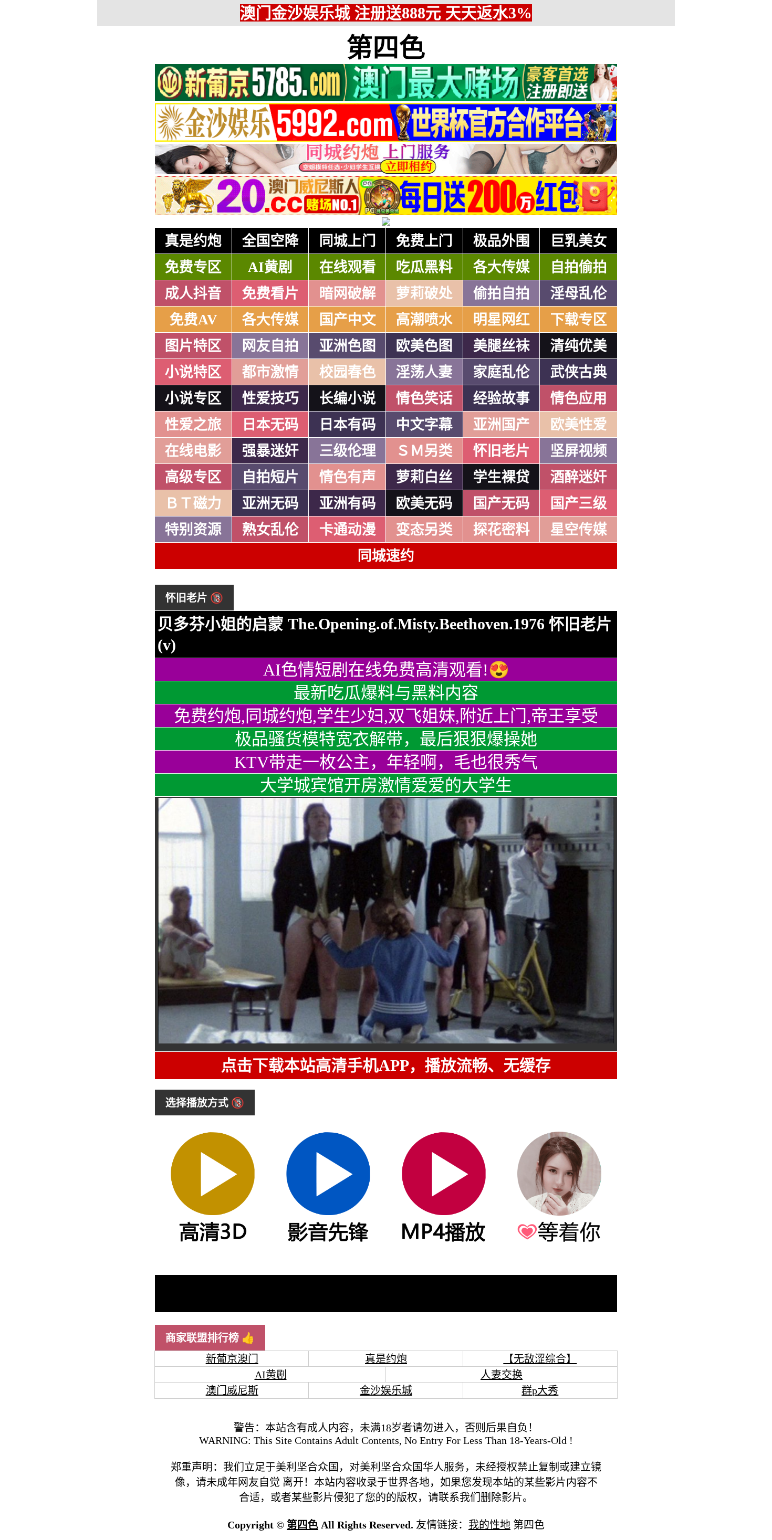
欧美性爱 (578, 425)
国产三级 (578, 503)
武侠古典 (578, 372)
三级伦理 (347, 451)
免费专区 (193, 267)
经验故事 (501, 398)
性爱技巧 (270, 398)
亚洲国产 (501, 425)
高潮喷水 (424, 320)
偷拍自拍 (501, 293)
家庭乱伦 (501, 372)
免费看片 (270, 293)
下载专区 (578, 320)
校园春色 (347, 372)
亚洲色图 (347, 346)
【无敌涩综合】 (540, 1359)
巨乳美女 (578, 241)
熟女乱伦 (270, 529)
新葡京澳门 (232, 1359)
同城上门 (347, 241)
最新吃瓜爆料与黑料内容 (386, 692)
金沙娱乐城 (386, 1390)
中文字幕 (424, 425)
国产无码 (501, 503)
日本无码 (270, 425)
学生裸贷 (501, 477)
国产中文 (347, 320)
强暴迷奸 (270, 451)
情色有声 (347, 477)
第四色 (386, 47)
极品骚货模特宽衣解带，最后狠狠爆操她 (386, 739)
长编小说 (347, 398)
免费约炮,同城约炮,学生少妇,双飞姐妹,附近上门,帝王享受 (386, 715)
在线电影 (193, 451)
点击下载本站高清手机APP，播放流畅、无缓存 (386, 1065)
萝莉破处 (424, 293)
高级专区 (193, 477)
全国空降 (270, 241)
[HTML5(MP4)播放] (444, 1240)
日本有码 (347, 425)
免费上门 (424, 241)
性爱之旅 (193, 425)
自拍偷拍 (578, 267)
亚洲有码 (347, 503)
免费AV (193, 320)
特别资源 (193, 529)
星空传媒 (578, 529)
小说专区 (193, 398)
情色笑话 (424, 398)
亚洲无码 (270, 503)
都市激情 (270, 372)
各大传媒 (501, 267)
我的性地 (489, 1525)
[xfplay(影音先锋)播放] (328, 1240)
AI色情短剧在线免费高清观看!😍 (386, 669)
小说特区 (193, 372)
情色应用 (578, 398)
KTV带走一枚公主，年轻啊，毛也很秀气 (386, 762)
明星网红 (501, 320)
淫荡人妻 (424, 372)
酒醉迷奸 (578, 477)
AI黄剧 (270, 267)
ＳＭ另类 (424, 451)
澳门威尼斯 (232, 1390)
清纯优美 (578, 346)
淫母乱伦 (578, 293)
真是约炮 (193, 241)
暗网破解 (347, 293)
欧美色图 (424, 346)
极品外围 (501, 241)
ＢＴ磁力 (193, 503)
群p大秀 (539, 1390)
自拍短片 (270, 477)
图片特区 (193, 346)
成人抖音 (193, 293)
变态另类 (424, 529)
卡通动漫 (347, 529)
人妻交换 (502, 1374)
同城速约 (386, 556)
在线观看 (347, 267)
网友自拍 (270, 346)
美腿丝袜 (501, 346)
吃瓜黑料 (424, 267)
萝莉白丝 (424, 477)
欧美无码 (424, 503)
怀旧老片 (501, 451)
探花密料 (501, 529)
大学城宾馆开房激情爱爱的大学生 (386, 785)
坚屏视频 (578, 451)
